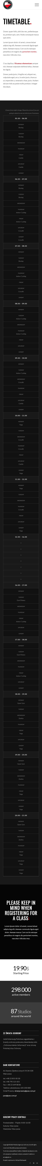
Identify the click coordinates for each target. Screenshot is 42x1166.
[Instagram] (33, 1163)
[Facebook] (30, 1163)
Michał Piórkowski (20, 1160)
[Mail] (37, 1163)
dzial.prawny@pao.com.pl (25, 1091)
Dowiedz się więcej (27, 1151)
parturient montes (29, 51)
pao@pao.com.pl (10, 1095)
